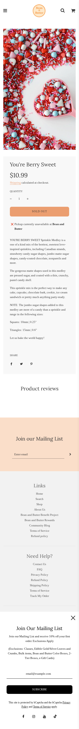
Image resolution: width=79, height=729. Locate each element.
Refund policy (39, 536)
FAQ (39, 569)
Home (39, 493)
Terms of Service (39, 530)
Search (39, 499)
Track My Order (39, 596)
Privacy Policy (39, 574)
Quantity (16, 191)
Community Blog (39, 525)
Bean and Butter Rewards (40, 520)
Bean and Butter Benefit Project (39, 514)
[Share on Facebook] (11, 364)
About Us (39, 509)
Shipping (15, 182)
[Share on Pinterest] (31, 364)
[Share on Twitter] (21, 364)
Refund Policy (39, 580)
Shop (39, 504)
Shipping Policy (39, 585)
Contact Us (39, 564)
